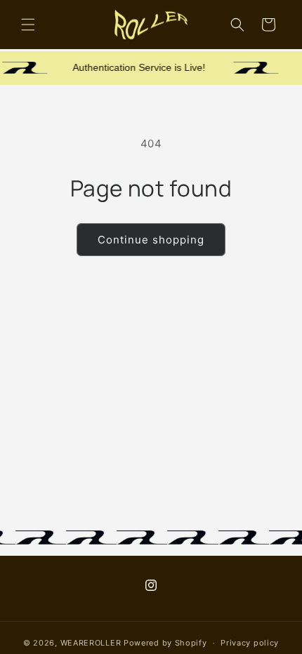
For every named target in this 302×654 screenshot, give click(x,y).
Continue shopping (151, 239)
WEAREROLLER (91, 643)
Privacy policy (250, 643)
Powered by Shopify (165, 643)
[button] (28, 24)
